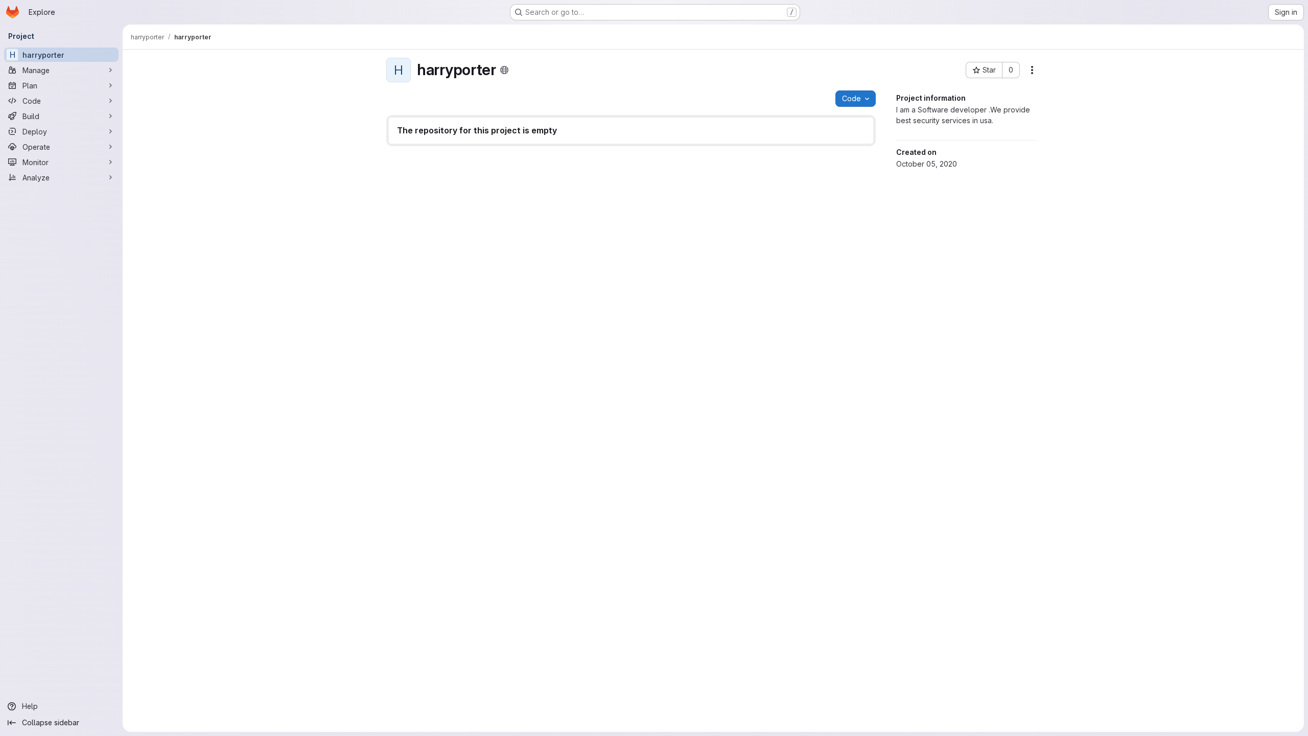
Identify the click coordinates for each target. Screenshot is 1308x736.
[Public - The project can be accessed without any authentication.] (504, 70)
